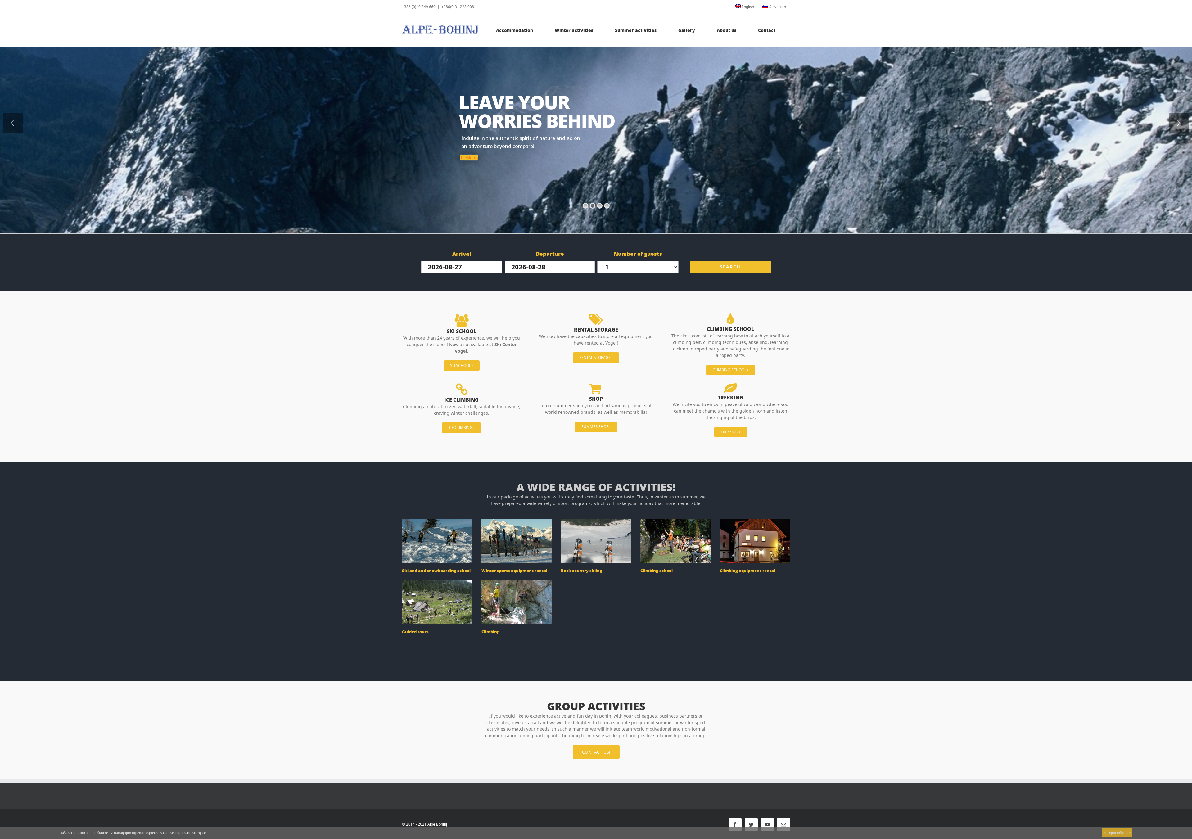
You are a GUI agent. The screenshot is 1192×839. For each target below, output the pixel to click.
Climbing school (656, 570)
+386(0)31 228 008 (457, 6)
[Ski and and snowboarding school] (437, 541)
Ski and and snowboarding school (436, 570)
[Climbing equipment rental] (755, 541)
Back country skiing (581, 570)
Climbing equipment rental (747, 570)
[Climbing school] (675, 541)
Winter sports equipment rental (514, 570)
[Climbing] (516, 602)
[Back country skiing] (596, 541)
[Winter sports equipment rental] (516, 541)
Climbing (490, 631)
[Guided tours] (437, 602)
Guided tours (415, 631)
